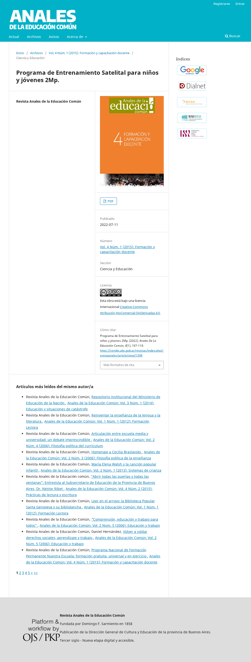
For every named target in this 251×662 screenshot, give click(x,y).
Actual (14, 36)
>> (36, 572)
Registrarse (221, 3)
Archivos (34, 36)
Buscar (234, 36)
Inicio (20, 53)
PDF (110, 201)
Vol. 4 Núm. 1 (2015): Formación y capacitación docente (89, 53)
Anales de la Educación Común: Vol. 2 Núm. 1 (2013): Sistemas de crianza (101, 470)
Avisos (54, 36)
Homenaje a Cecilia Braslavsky (116, 452)
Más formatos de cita (118, 365)
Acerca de (75, 36)
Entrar (240, 3)
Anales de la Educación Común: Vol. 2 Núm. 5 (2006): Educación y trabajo (100, 525)
